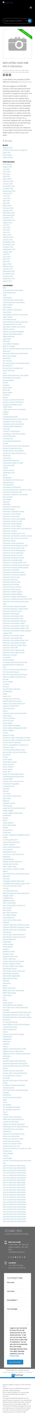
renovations (7, 995)
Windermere (7, 1151)
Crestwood (7, 458)
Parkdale (6, 922)
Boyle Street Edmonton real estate (15, 375)
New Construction (9, 903)
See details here (25, 82)
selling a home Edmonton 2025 (14, 1049)
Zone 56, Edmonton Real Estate (14, 1219)
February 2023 (8, 266)
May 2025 (6, 201)
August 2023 (7, 252)
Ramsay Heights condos (12, 964)
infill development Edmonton (13, 777)
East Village (7, 499)
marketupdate (8, 859)
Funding (6, 684)
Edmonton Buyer (9, 509)
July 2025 (6, 196)
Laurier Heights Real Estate (12, 813)
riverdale (6, 1010)
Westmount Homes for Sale (13, 1139)
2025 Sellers (7, 307)
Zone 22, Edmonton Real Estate (14, 1200)
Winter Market (8, 1153)
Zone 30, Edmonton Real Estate (14, 1212)
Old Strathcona (8, 917)
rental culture (8, 1003)
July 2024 (6, 225)
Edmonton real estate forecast (14, 621)
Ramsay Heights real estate (13, 966)
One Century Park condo (12, 920)
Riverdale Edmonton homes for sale (16, 1015)
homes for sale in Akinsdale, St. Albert (16, 738)
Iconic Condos (8, 764)
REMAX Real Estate (9, 993)
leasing (5, 818)
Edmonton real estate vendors (14, 643)
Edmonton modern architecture (14, 597)
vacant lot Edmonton (11, 1122)
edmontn (6, 502)
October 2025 (8, 189)
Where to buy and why (11, 1146)
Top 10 (5, 1112)
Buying (5, 397)
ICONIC (5, 757)
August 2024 (7, 223)
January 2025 (8, 210)
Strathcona (7, 1095)
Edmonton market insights (12, 592)
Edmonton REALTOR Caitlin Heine (14, 645)
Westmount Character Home (13, 1134)
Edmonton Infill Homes (11, 570)
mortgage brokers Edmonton (13, 881)
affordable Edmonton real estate (15, 315)
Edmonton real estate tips (12, 638)
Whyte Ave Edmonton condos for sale (17, 1148)
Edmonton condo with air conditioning (17, 528)
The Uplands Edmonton (11, 1110)
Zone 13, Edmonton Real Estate (14, 1185)
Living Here (7, 832)
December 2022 (9, 271)
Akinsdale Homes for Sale (12, 324)
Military (5, 871)
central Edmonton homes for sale (15, 419)
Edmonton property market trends (15, 609)
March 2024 (7, 235)
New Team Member (10, 913)
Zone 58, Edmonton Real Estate (14, 1221)
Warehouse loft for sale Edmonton (15, 1127)
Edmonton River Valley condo (14, 650)
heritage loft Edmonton (11, 699)
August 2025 (7, 193)
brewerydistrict (8, 380)
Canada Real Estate (10, 417)
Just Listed (6, 794)
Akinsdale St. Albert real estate (14, 327)
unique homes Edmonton (12, 1117)
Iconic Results (8, 769)
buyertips (6, 395)
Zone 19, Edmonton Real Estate (14, 1197)
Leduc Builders (8, 823)
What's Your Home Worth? (12, 1144)
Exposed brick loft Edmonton (13, 665)
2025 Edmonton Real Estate (13, 300)
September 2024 (9, 220)
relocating (6, 983)
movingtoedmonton (10, 891)
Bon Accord (7, 361)
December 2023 (9, 242)
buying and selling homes (12, 405)
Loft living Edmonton (10, 840)
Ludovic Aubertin (9, 845)
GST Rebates (7, 691)
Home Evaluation (9, 718)
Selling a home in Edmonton (13, 1051)
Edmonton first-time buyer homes (15, 538)
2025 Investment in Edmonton (14, 302)
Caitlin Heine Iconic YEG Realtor (14, 409)
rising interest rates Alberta (13, 1005)
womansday (7, 1158)
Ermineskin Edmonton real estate (15, 662)
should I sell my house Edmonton (15, 1073)
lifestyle (5, 828)
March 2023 (7, 264)
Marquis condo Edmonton (12, 862)
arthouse (6, 341)
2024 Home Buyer (9, 293)
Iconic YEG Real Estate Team (13, 774)
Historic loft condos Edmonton (14, 704)
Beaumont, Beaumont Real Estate (15, 353)
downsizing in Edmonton (12, 487)
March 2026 (7, 179)
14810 (4, 288)
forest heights (8, 682)
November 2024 (8, 215)
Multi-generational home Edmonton (16, 893)
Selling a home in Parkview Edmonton (16, 1054)
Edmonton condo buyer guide (14, 519)
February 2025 (8, 208)
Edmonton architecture (11, 507)
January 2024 (8, 240)
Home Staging (8, 730)
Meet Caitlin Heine (9, 866)
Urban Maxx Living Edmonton (13, 1119)
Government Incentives (11, 689)
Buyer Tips (6, 390)
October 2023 (8, 247)
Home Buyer (7, 716)
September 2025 (9, 191)
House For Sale (8, 747)
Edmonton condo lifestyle (12, 524)
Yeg (4, 1163)
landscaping (7, 806)
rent (4, 998)
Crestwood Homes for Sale (13, 463)
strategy (6, 1093)
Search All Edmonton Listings (13, 1034)
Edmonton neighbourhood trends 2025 (17, 599)
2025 (4, 295)
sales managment (9, 1029)
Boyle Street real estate (11, 378)
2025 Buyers (7, 298)
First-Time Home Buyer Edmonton (15, 674)
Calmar (5, 414)
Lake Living (6, 798)
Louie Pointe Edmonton (11, 842)
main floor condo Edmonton (13, 854)
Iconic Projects (8, 767)
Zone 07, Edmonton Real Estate (14, 1175)
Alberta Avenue (8, 329)
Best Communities (9, 356)
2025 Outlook (8, 305)
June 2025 (6, 198)
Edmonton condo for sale (12, 521)
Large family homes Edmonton (14, 808)
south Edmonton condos (12, 1076)
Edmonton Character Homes (13, 511)
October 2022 (8, 276)
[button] (8, 1257)
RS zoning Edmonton (10, 1022)
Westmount (7, 1131)
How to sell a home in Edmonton (15, 752)
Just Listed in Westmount (12, 796)
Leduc (5, 820)
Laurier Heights (8, 811)
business (6, 385)
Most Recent (7, 164)
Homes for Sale (8, 735)
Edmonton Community (11, 516)
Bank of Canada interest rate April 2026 (17, 349)
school (5, 1032)
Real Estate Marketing (11, 973)
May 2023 (6, 259)
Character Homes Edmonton (13, 424)
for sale (5, 679)
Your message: (12, 1309)
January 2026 (8, 184)
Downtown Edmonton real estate (15, 494)
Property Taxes (8, 954)
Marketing (6, 857)
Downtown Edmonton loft (12, 492)
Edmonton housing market (12, 560)
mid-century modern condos (13, 869)
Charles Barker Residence (12, 426)
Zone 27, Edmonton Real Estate (14, 1204)
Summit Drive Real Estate (12, 1097)
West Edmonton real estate (13, 1129)
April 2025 (6, 203)
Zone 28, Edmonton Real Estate (14, 1207)
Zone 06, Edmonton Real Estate (14, 1173)
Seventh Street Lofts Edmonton (14, 1061)
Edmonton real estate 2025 (13, 616)
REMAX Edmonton (9, 988)
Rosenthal (6, 1020)
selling (5, 1046)
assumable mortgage (11, 344)
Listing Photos (8, 830)
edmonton (7, 504)
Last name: (11, 1291)
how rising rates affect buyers (14, 750)
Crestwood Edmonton (11, 460)
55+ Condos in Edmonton (12, 310)
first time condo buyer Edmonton (15, 669)
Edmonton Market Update (12, 594)
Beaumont (7, 351)
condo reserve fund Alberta (13, 451)
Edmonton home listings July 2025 (15, 545)
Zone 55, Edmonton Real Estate (14, 1217)
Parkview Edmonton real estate (14, 930)
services (6, 1058)
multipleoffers (8, 898)
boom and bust (8, 370)
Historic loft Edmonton (11, 706)
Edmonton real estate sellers (13, 635)
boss (4, 373)
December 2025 (9, 186)
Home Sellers (7, 723)
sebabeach (7, 1039)
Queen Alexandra (9, 959)
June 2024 (6, 227)
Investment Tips (8, 786)
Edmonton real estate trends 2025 (15, 640)
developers (7, 477)
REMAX (5, 986)
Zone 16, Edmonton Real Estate (14, 1192)
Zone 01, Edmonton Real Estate (14, 1166)
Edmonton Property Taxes (12, 611)
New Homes (7, 908)
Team (5, 1102)
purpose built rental (10, 956)
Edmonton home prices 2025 (13, 548)
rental (5, 1000)
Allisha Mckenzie (8, 336)
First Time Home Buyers (11, 672)
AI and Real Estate (9, 319)
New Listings (7, 155)
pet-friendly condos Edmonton (14, 937)
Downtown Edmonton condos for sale (17, 490)
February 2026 (8, 181)
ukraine (5, 1114)
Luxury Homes (8, 849)
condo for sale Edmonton (12, 448)
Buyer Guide (7, 388)
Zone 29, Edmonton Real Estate (14, 1209)
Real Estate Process (10, 978)
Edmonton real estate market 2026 (16, 628)
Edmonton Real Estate (11, 614)
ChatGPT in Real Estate (11, 431)
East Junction (8, 497)
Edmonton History (9, 541)
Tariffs (5, 1100)
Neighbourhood (8, 900)
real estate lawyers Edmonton (14, 971)
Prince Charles (8, 944)
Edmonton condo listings (12, 526)
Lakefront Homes (9, 803)
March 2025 (7, 206)
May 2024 (6, 230)
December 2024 (9, 213)
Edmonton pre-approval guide (14, 606)
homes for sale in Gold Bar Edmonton (17, 740)
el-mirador (7, 657)
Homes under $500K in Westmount (15, 745)
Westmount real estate (11, 1141)
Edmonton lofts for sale (11, 582)
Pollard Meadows (9, 939)
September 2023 (9, 249)
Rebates (6, 981)
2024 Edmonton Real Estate (13, 290)
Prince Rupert (8, 947)
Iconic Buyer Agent (10, 762)
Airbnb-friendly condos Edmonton (15, 322)
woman (5, 1156)
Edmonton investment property (14, 575)
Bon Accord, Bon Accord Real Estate (16, 363)
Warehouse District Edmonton (14, 1124)
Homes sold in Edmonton (12, 742)
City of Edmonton (9, 436)
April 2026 (6, 176)
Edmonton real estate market (14, 623)
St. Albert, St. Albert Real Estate (14, 1085)
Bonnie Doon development (13, 368)
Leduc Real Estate (9, 825)
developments (8, 482)
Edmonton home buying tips (13, 543)
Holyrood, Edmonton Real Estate (14, 713)
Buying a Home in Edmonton (13, 402)
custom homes (8, 470)
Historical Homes (9, 708)
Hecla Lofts (7, 696)
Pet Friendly (7, 932)
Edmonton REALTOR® (10, 648)
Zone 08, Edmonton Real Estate (14, 1178)
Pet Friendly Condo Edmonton (14, 934)
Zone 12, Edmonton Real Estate (14, 1183)
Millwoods (6, 876)
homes (5, 733)
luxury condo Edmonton (11, 847)
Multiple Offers (8, 896)
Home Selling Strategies (11, 725)
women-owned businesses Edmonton (17, 1161)
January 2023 (8, 269)
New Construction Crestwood (14, 905)
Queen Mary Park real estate (13, 961)
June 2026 (6, 172)
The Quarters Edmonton (11, 1107)
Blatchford (6, 358)
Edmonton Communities (12, 514)
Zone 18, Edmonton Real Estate (14, 1195)
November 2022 (8, 274)
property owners (9, 951)
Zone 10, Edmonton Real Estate (14, 1180)
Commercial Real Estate (12, 441)
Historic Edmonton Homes (12, 701)
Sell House (6, 1041)
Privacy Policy (14, 1356)
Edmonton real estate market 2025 (16, 626)
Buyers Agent (8, 392)
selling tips (6, 1056)
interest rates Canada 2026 (13, 781)
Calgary (6, 412)
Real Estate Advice (10, 969)
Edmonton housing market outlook (15, 567)
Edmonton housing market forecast (16, 565)
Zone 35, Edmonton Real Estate (14, 1214)
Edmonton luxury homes (12, 589)
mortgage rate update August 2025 (16, 883)
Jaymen (6, 791)
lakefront (6, 801)
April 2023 (6, 261)
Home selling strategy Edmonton (15, 728)
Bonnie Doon (7, 366)
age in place (7, 317)
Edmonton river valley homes (13, 652)
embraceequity (8, 660)
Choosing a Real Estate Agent (14, 434)
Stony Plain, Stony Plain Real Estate (15, 1090)
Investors (6, 789)
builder (5, 383)
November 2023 (8, 244)
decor (5, 475)
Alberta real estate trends (12, 334)
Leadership (7, 815)
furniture (6, 687)
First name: (11, 1282)
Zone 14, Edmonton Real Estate (14, 1187)
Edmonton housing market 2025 (14, 563)
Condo (5, 443)
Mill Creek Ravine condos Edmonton (16, 874)
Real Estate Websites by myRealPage (21, 1372)
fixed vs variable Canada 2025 (14, 677)
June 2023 (6, 257)
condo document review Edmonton (16, 446)
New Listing (7, 910)
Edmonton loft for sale (11, 577)
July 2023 (6, 254)
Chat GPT (6, 429)
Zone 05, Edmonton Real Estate (14, 1170)
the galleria (7, 1105)
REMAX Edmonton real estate (13, 990)
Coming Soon (8, 439)
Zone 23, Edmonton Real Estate (14, 1202)
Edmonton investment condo (14, 572)
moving (5, 888)
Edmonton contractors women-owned (17, 536)
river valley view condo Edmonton (15, 1007)
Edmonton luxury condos (12, 587)
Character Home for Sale (12, 422)
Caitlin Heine (7, 407)
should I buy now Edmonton (13, 1071)
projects (6, 949)
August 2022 (7, 281)
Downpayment (8, 485)
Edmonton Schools (10, 655)
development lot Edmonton (13, 480)
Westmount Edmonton (11, 1136)
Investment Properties (11, 784)
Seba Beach (7, 1037)
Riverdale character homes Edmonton (17, 1012)
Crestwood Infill (8, 465)
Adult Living (7, 312)
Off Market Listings (9, 915)
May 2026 (6, 174)
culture (5, 468)
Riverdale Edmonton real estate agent (17, 1017)
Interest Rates (8, 779)
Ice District (6, 755)
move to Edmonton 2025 (12, 886)
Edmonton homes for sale (12, 555)
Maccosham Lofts (9, 852)
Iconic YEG (6, 772)
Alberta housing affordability (13, 332)
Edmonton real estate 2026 (13, 618)
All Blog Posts (7, 148)
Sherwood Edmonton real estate (15, 1063)
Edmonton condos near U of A (14, 533)
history (5, 711)
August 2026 (7, 167)
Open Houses (8, 157)
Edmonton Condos (10, 531)
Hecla (5, 694)
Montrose (6, 879)
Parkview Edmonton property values (16, 927)
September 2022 (9, 278)
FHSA (4, 667)
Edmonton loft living (10, 580)
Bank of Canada (9, 346)
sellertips (6, 1044)
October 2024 (8, 218)
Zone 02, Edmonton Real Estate (19, 72)
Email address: (12, 1300)
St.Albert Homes (8, 1088)
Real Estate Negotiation (11, 976)
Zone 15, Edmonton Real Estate (14, 1190)
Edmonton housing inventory (13, 558)
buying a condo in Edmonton (13, 400)
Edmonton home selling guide (14, 550)
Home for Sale (8, 721)
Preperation (7, 942)
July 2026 (6, 169)
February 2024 (8, 237)
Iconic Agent (7, 759)
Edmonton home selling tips (13, 553)
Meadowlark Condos (10, 864)
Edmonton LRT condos (11, 584)
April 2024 (6, 232)
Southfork (6, 1078)
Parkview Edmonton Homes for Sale (16, 925)
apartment (7, 339)
